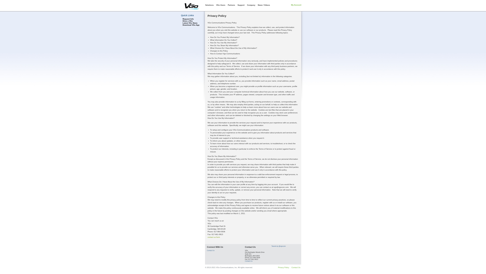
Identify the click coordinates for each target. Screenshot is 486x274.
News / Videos (264, 5)
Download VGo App (191, 25)
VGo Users (220, 5)
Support (241, 5)
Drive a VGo (188, 21)
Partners (231, 5)
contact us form (214, 237)
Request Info (188, 19)
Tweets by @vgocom (278, 246)
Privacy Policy (283, 267)
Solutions (209, 5)
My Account (296, 5)
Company (251, 5)
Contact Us (211, 250)
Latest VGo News (190, 23)
